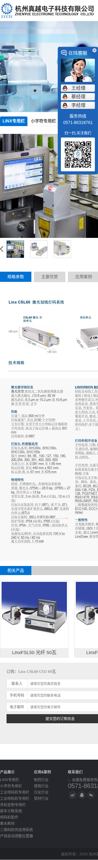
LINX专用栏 (14, 121)
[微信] (91, 795)
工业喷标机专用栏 (14, 798)
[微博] (72, 795)
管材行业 (41, 798)
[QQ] (81, 795)
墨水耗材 (7, 823)
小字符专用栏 (43, 121)
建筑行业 (41, 786)
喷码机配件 (9, 817)
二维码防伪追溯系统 (16, 830)
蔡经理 (78, 96)
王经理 (78, 88)
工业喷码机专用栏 (14, 792)
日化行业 (41, 792)
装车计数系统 (11, 811)
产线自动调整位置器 (16, 836)
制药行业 (41, 780)
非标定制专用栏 (13, 805)
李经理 (78, 105)
